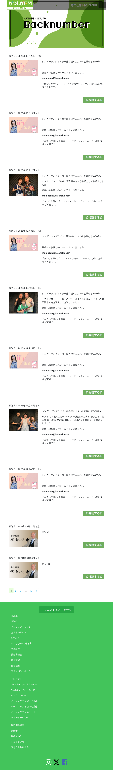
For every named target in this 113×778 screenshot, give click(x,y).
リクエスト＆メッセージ (56, 609)
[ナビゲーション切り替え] (102, 5)
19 (31, 590)
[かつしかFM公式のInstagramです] (48, 764)
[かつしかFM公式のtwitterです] (56, 764)
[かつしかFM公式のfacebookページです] (64, 764)
